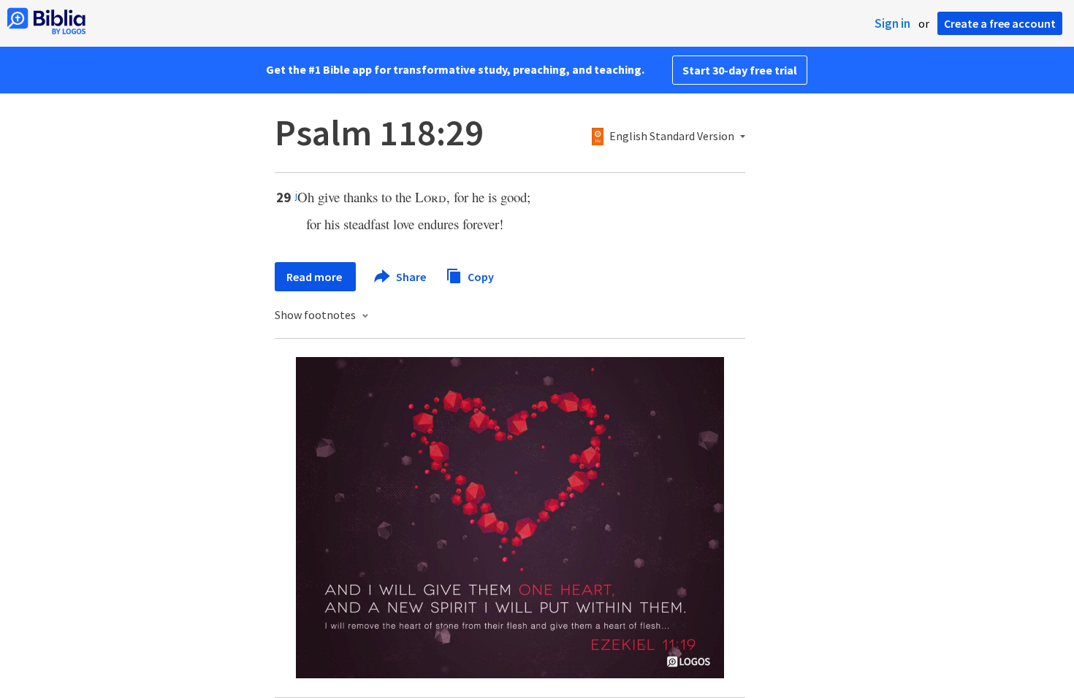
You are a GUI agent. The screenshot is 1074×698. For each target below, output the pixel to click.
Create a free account (1000, 23)
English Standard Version (671, 136)
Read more (315, 276)
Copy (479, 276)
